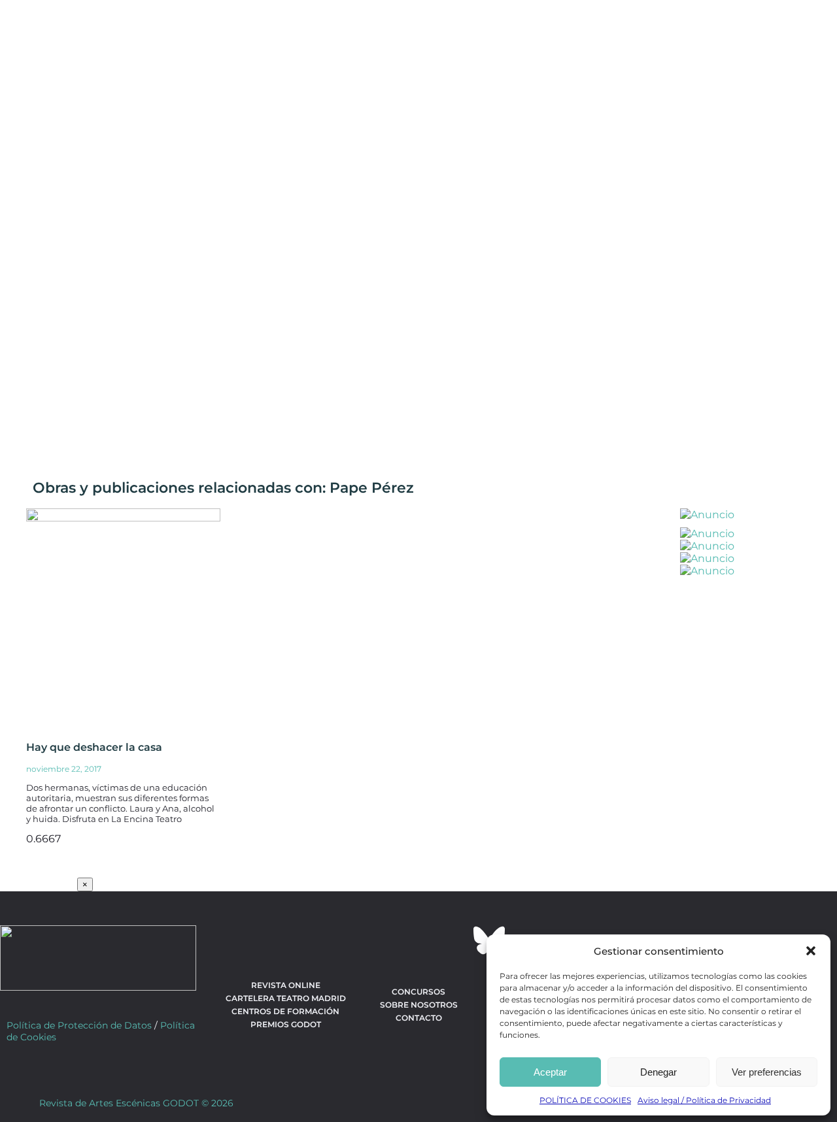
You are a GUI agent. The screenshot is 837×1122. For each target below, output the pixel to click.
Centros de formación (285, 1011)
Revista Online (285, 985)
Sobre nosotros (419, 1005)
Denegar (658, 1072)
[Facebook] (348, 940)
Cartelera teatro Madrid (286, 998)
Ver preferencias (767, 1072)
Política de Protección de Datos (79, 1025)
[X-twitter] (383, 940)
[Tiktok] (453, 940)
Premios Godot (285, 1024)
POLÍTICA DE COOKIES (585, 1100)
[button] (810, 950)
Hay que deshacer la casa (94, 747)
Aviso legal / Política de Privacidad (704, 1100)
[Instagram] (418, 940)
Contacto (419, 1018)
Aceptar (550, 1072)
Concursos (418, 992)
